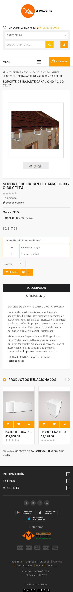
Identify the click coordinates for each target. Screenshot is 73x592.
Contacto (52, 565)
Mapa (39, 565)
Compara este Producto (30, 272)
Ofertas (57, 561)
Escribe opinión (14, 202)
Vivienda (45, 561)
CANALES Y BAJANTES (46, 72)
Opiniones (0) (36, 296)
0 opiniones (10, 198)
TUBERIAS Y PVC (19, 72)
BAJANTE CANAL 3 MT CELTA (24, 432)
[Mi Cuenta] (64, 44)
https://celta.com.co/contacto (39, 351)
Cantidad (8, 264)
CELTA (16, 212)
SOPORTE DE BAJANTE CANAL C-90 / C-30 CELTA (34, 76)
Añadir (13, 272)
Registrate (16, 561)
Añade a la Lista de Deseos (23, 272)
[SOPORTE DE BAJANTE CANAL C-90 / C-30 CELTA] (36, 134)
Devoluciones (25, 565)
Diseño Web (43, 571)
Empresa (31, 561)
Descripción (36, 288)
